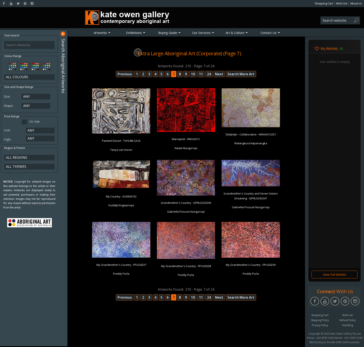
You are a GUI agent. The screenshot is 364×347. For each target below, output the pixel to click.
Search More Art (241, 74)
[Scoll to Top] (298, 340)
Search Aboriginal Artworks (63, 66)
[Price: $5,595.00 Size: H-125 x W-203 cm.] (250, 257)
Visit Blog (347, 325)
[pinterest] (25, 3)
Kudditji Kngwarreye (121, 205)
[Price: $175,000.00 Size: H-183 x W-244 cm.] (186, 131)
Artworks (100, 32)
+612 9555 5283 (353, 338)
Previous (125, 74)
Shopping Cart (324, 3)
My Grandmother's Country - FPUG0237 (121, 265)
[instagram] (32, 3)
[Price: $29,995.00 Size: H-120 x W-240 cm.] (121, 188)
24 (209, 74)
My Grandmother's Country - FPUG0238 (186, 266)
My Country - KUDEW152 (121, 196)
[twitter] (18, 3)
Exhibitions (134, 32)
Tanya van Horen (121, 150)
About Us (356, 3)
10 (193, 74)
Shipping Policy (320, 320)
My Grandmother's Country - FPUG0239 (251, 265)
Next (219, 74)
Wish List (341, 3)
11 (201, 74)
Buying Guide (167, 32)
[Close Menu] (63, 34)
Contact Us (269, 32)
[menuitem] (102, 32)
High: (8, 139)
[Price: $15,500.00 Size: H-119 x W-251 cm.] (250, 185)
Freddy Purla (121, 273)
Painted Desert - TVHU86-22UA (121, 141)
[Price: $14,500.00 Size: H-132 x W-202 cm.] (186, 195)
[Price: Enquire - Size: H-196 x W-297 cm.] (250, 126)
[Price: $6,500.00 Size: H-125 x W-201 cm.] (186, 258)
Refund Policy (348, 320)
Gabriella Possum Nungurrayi (186, 211)
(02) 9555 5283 (325, 338)
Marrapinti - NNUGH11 (186, 139)
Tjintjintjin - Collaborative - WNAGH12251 (250, 134)
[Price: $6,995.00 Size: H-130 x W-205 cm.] (121, 257)
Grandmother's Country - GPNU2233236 (186, 203)
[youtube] (11, 3)
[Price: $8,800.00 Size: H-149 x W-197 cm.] (121, 133)
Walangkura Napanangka (250, 143)
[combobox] (340, 20)
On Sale (34, 121)
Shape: (9, 105)
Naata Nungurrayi (186, 148)
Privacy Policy (320, 325)
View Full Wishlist (334, 275)
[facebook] (4, 3)
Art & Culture (235, 32)
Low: (7, 130)
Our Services (201, 32)
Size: (7, 96)
